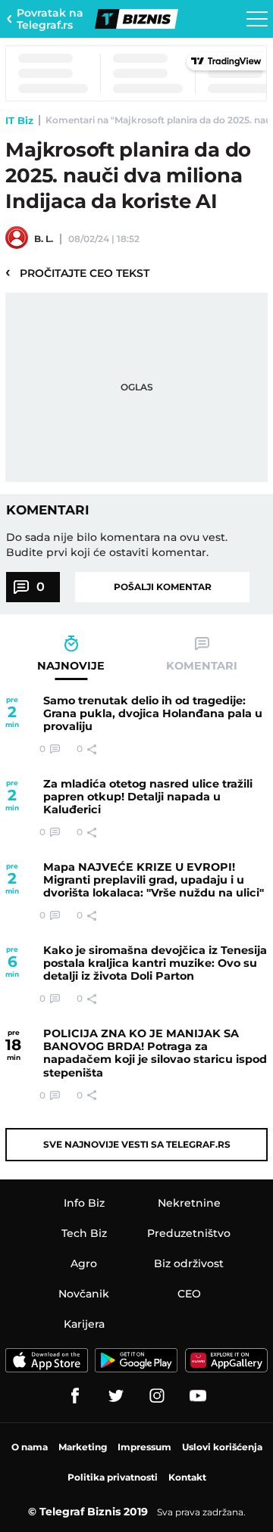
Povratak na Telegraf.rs (50, 19)
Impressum (144, 1447)
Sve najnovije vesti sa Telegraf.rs (137, 1144)
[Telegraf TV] (198, 1396)
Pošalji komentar (163, 586)
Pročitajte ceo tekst (77, 272)
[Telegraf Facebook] (75, 1396)
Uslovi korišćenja (222, 1447)
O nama (29, 1447)
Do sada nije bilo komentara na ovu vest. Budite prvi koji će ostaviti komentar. (117, 544)
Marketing (82, 1447)
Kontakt (187, 1477)
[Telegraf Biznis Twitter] (116, 1396)
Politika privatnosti (112, 1477)
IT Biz (19, 120)
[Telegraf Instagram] (157, 1396)
